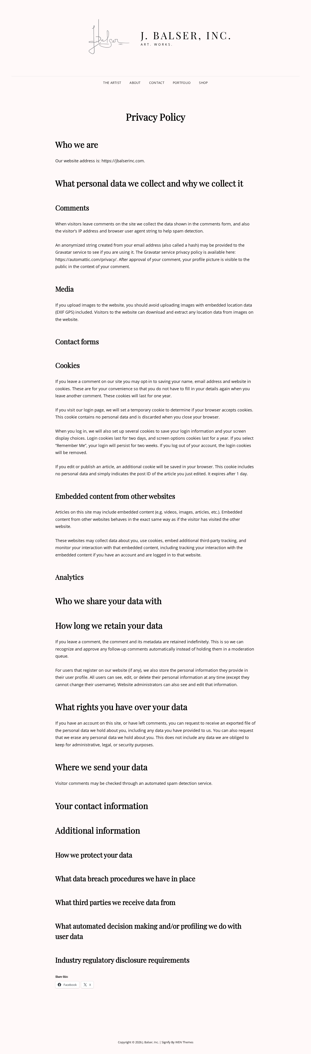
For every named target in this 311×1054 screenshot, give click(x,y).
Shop (203, 82)
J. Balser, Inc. (186, 35)
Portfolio (182, 82)
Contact (156, 82)
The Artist (112, 82)
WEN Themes (184, 1042)
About (135, 82)
